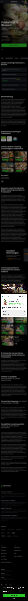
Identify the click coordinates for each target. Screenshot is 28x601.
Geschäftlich (6, 314)
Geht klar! (14, 595)
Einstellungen (14, 598)
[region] (14, 593)
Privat (4, 311)
